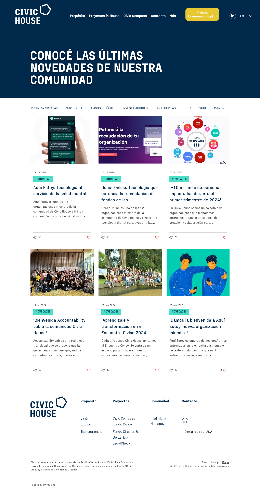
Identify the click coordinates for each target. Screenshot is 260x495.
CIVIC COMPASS (167, 108)
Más (217, 108)
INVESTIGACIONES (135, 108)
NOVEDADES (74, 108)
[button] (173, 16)
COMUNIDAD (43, 179)
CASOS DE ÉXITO (102, 108)
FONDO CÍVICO (196, 108)
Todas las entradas (44, 108)
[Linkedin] (233, 16)
